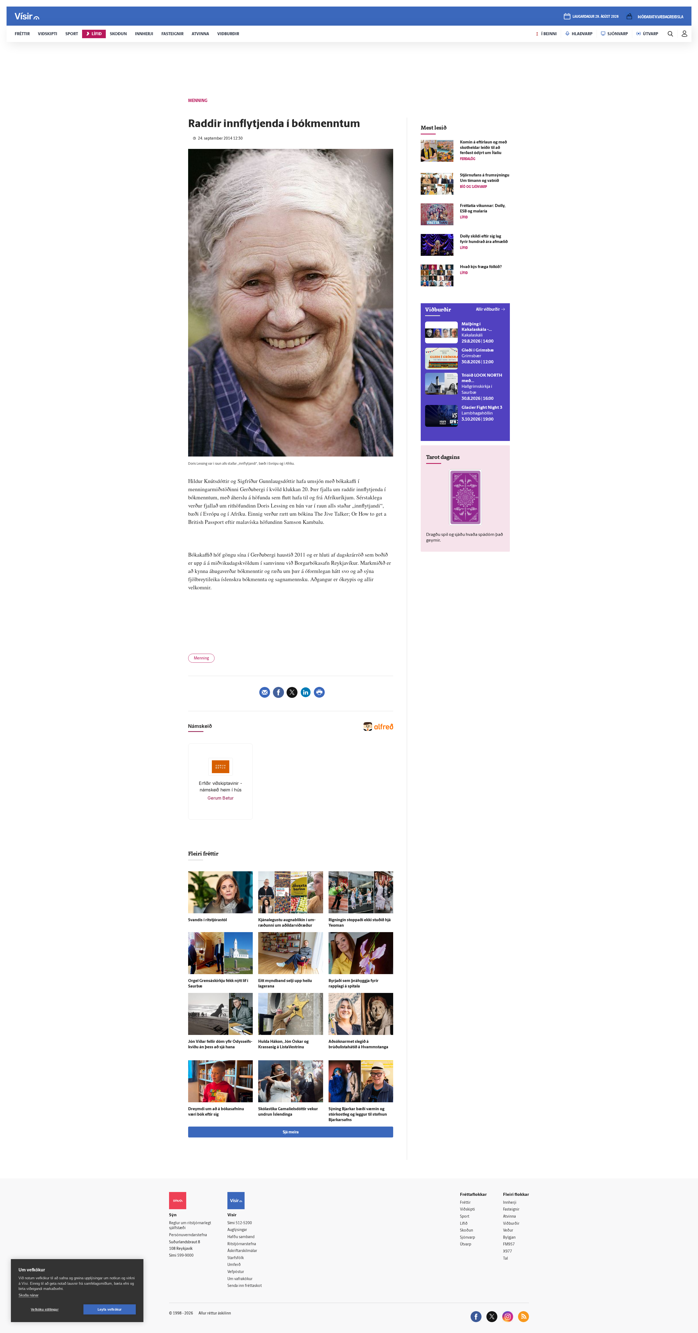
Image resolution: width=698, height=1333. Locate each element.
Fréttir (465, 1203)
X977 (507, 1252)
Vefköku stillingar (45, 1309)
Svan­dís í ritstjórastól (207, 920)
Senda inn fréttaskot (244, 1286)
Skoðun (466, 1231)
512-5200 (244, 1223)
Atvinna (509, 1217)
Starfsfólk (235, 1258)
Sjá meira (291, 1132)
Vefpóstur (235, 1272)
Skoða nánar (28, 1295)
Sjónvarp (467, 1238)
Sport (464, 1217)
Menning (201, 658)
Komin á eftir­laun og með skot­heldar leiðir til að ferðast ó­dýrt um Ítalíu (483, 147)
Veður (508, 1231)
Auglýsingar (237, 1230)
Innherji (509, 1203)
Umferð (234, 1265)
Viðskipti (467, 1210)
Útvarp (465, 1244)
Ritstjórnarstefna (241, 1244)
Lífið (464, 1224)
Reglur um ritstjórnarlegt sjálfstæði (190, 1225)
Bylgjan (509, 1238)
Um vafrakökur (239, 1279)
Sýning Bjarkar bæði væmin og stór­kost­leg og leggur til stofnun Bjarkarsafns (358, 1114)
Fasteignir (511, 1210)
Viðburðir (511, 1224)
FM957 (509, 1244)
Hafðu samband (240, 1237)
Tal (505, 1259)
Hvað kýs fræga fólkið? (481, 267)
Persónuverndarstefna (188, 1235)
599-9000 (185, 1256)
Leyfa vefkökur (110, 1309)
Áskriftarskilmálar (242, 1251)
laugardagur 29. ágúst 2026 (596, 16)
